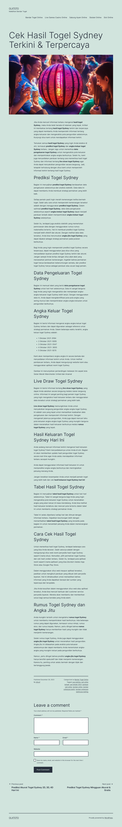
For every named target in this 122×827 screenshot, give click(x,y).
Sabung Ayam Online (78, 17)
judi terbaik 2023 (76, 684)
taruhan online (77, 687)
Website (37, 749)
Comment (38, 715)
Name (36, 738)
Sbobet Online (95, 17)
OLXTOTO (14, 8)
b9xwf (38, 682)
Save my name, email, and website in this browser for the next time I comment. (60, 761)
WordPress (108, 818)
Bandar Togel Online (34, 17)
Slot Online (108, 17)
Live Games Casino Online (56, 17)
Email (65, 738)
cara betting (76, 682)
